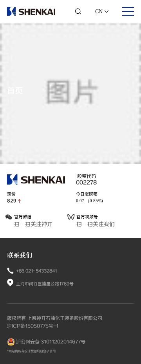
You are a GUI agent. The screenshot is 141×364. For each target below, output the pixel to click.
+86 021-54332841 (36, 270)
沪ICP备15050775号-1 (32, 326)
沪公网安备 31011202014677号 (50, 341)
